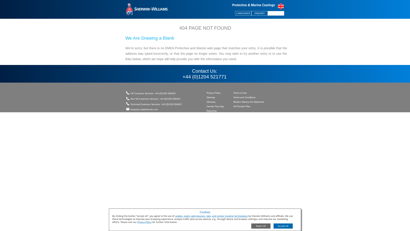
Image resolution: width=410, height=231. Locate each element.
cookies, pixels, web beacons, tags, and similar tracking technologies (211, 216)
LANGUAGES (243, 13)
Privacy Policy (144, 222)
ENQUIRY (260, 13)
